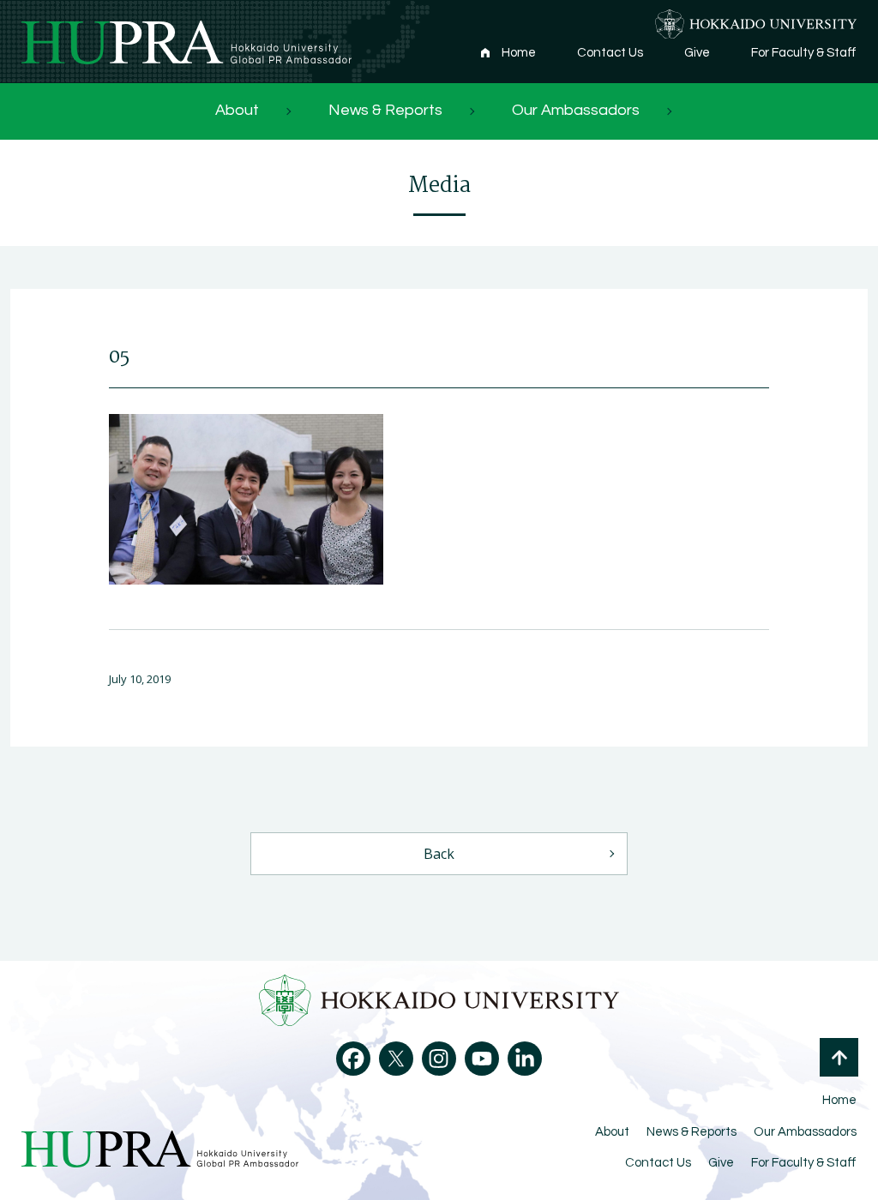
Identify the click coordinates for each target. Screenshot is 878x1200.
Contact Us (610, 52)
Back (439, 853)
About (237, 110)
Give (697, 52)
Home (519, 52)
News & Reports (385, 110)
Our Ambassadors (576, 110)
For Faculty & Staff (804, 52)
